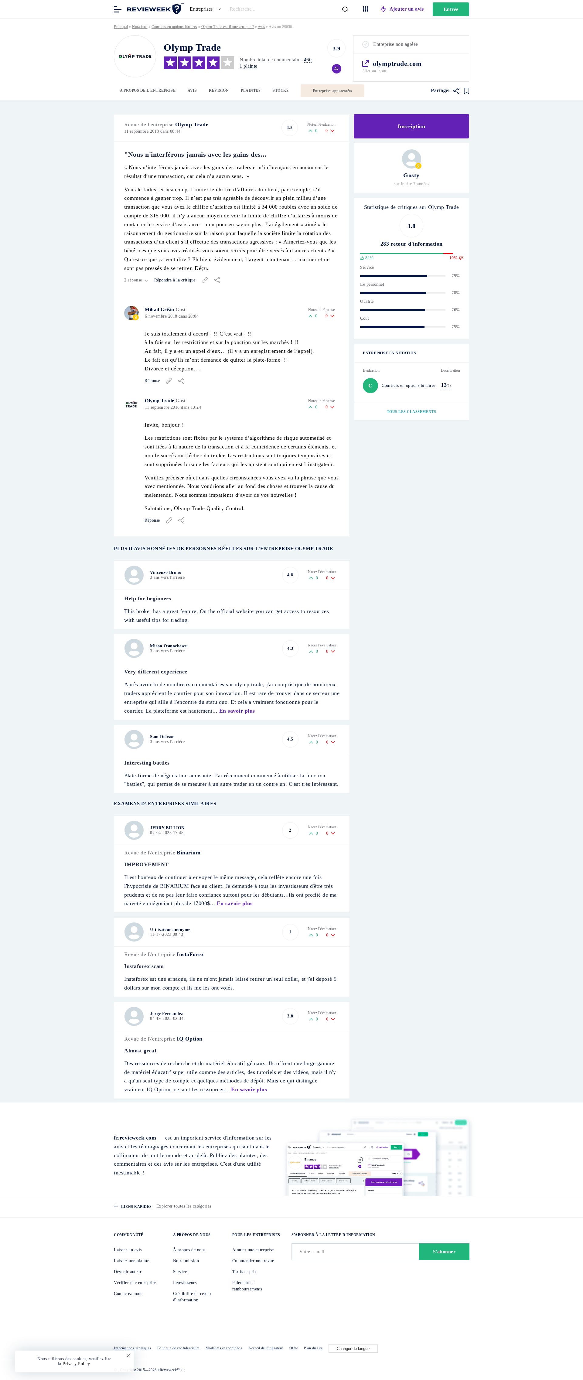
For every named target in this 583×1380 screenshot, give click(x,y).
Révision (219, 90)
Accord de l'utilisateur (265, 1348)
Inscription (411, 126)
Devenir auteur (127, 1271)
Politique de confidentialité (178, 1348)
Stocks (280, 90)
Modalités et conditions (224, 1348)
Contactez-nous (128, 1293)
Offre (293, 1348)
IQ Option (190, 1039)
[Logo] (135, 56)
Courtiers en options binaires (174, 27)
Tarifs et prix (244, 1271)
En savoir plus (237, 711)
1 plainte (248, 66)
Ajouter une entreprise (253, 1250)
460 (308, 59)
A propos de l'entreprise (148, 90)
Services (181, 1271)
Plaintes (251, 90)
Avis (192, 90)
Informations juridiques (132, 1348)
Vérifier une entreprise (135, 1282)
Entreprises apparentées (332, 91)
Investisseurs (185, 1282)
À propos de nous (189, 1250)
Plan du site (313, 1348)
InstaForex (190, 954)
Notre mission (186, 1261)
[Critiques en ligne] (154, 8)
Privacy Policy (76, 1363)
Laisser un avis (128, 1250)
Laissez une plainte (131, 1261)
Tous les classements (411, 412)
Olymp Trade (192, 124)
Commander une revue (253, 1261)
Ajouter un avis (407, 9)
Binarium (188, 853)
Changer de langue (353, 1348)
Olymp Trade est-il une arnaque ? (227, 27)
